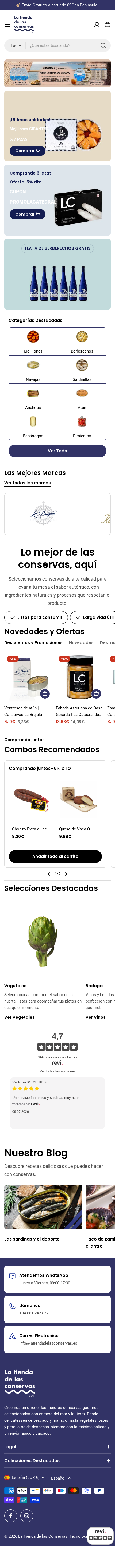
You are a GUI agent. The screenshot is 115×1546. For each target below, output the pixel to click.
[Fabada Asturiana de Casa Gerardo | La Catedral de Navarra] (80, 677)
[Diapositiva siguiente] (66, 874)
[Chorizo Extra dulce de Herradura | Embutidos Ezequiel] (32, 799)
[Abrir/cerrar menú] (7, 25)
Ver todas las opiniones (58, 1071)
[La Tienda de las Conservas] (57, 73)
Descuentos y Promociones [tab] (33, 642)
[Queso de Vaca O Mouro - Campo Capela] (79, 799)
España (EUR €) (25, 1477)
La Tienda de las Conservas (42, 1536)
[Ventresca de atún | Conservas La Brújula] (28, 677)
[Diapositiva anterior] (49, 874)
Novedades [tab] (81, 642)
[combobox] (57, 45)
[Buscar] (103, 45)
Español (58, 1478)
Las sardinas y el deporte (32, 1239)
